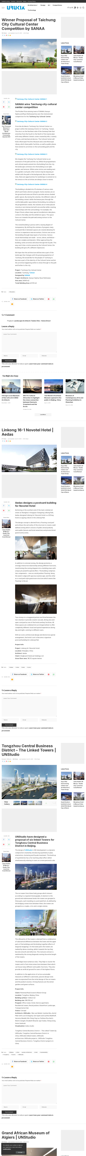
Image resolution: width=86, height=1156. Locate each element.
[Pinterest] (72, 8)
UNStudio (28, 850)
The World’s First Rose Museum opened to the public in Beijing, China (52, 398)
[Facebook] (68, 8)
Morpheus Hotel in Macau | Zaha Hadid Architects (78, 78)
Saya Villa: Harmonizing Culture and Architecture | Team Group (65, 59)
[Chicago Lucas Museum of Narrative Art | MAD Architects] (11, 386)
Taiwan (32, 273)
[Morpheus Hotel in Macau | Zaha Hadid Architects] (78, 70)
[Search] (83, 8)
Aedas (11, 667)
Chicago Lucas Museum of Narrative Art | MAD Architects (10, 398)
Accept (20, 1152)
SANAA (27, 275)
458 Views (15, 759)
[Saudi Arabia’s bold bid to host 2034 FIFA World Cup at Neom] (66, 70)
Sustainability (44, 1052)
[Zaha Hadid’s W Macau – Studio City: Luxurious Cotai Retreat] (78, 50)
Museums (12, 291)
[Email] (10, 35)
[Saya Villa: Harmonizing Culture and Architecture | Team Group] (66, 50)
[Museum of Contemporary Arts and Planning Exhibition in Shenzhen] (75, 386)
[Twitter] (70, 8)
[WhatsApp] (8, 35)
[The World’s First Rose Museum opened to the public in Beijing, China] (53, 386)
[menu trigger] (4, 8)
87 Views (4, 438)
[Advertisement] (29, 82)
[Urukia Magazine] (16, 8)
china (17, 667)
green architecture (27, 1052)
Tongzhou (6, 1054)
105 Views (4, 33)
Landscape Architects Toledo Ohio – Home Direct (32, 321)
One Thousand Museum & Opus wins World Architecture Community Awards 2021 (6, 132)
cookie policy (7, 1149)
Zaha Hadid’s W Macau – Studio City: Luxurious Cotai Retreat (6, 533)
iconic (29, 667)
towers (14, 1054)
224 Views (4, 1141)
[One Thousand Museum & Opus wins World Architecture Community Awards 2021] (6, 120)
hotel (23, 667)
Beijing (11, 1052)
